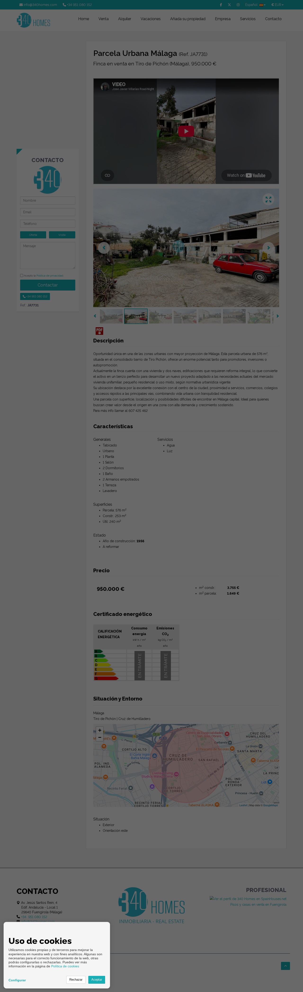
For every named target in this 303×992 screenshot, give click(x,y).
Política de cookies (65, 966)
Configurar (17, 980)
